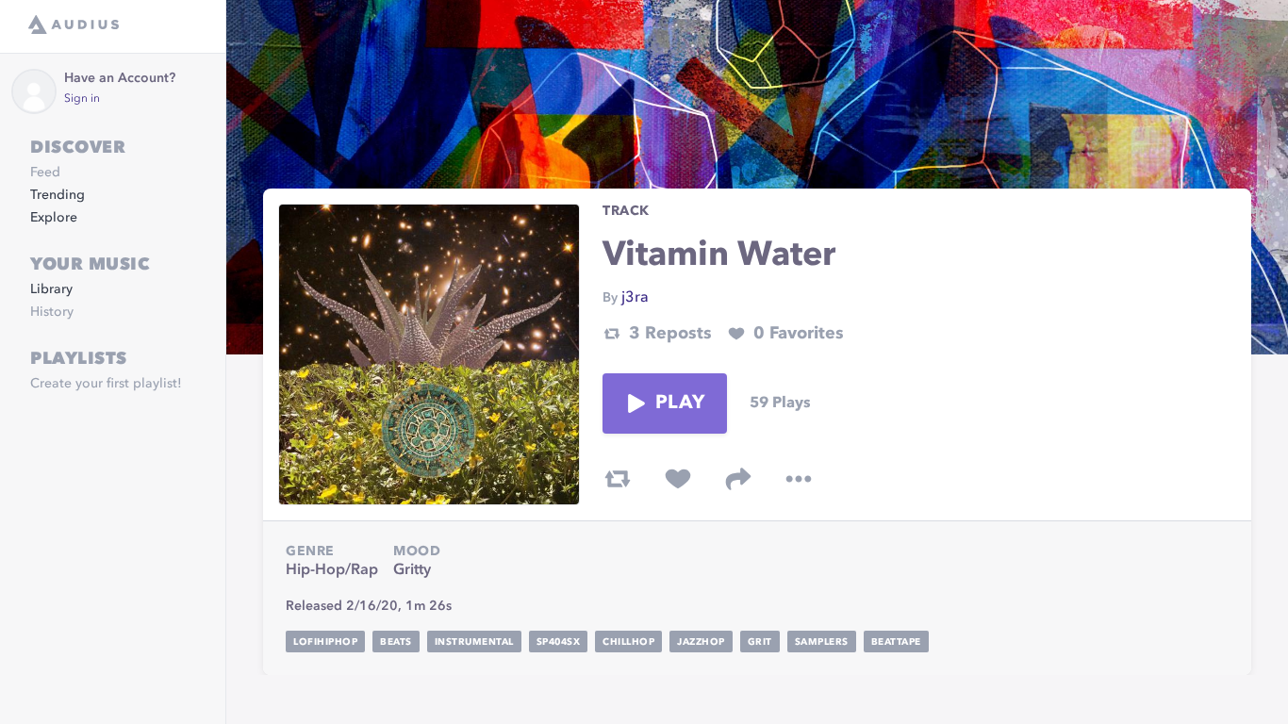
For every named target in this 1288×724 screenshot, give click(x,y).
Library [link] (51, 289)
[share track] (738, 479)
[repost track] (618, 479)
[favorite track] (678, 479)
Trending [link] (57, 195)
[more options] (799, 479)
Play (679, 403)
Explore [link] (53, 217)
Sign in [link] (82, 99)
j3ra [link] (635, 297)
